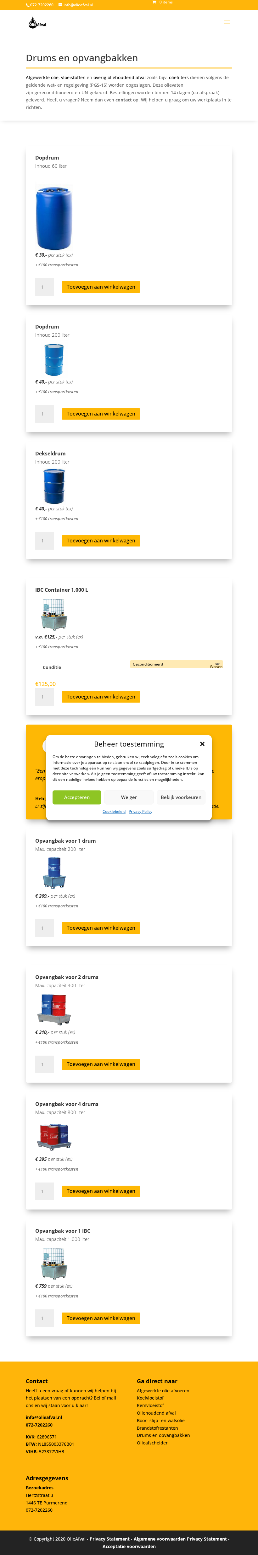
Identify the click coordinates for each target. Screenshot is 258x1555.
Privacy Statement (110, 1539)
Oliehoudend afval (156, 1413)
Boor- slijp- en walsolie (161, 1420)
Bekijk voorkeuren (181, 797)
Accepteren (77, 797)
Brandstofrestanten (157, 1428)
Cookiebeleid (114, 811)
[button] (202, 744)
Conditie (52, 667)
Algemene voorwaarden (160, 1539)
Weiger (129, 797)
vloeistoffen (73, 77)
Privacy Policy (140, 811)
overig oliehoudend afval (119, 77)
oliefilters (179, 77)
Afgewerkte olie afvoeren (163, 1391)
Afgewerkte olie (42, 77)
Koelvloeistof (150, 1398)
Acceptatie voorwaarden (129, 1546)
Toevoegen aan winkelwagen (101, 286)
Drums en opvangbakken (163, 1435)
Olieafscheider (152, 1443)
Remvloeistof (150, 1405)
